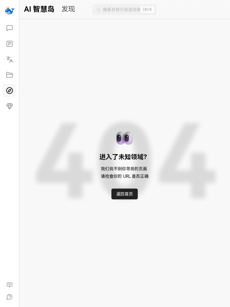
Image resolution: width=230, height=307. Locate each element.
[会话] (9, 28)
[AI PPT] (9, 43)
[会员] (9, 106)
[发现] (9, 90)
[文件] (9, 75)
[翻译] (9, 59)
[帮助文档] (9, 284)
